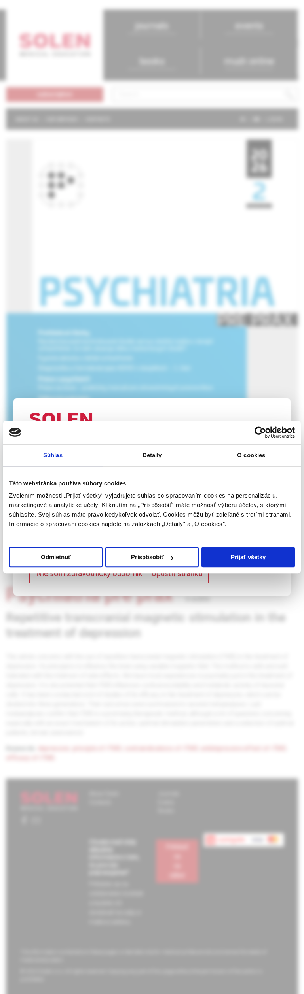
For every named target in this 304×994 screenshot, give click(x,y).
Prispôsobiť (147, 557)
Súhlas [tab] (53, 455)
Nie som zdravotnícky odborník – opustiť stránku (119, 573)
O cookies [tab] (251, 455)
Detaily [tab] (152, 455)
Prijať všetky (248, 557)
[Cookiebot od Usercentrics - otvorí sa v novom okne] (260, 432)
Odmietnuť (56, 557)
